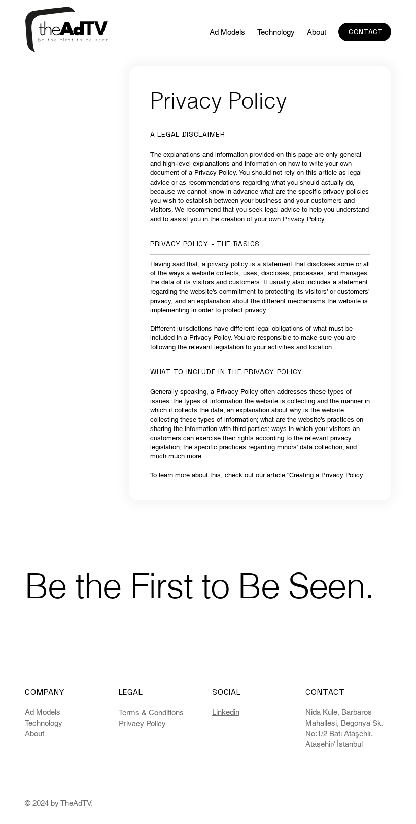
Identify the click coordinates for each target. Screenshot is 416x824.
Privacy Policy (142, 723)
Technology (43, 723)
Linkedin (225, 712)
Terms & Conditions (151, 712)
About (34, 733)
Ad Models (42, 712)
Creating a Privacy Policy (326, 475)
